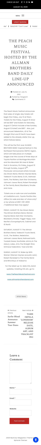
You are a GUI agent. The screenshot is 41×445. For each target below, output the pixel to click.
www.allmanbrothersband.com (20, 279)
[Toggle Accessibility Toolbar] (36, 440)
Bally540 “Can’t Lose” (18, 26)
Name (13, 388)
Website (13, 409)
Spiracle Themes (20, 440)
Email (12, 398)
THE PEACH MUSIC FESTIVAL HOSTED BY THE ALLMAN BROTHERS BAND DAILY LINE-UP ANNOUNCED (20, 62)
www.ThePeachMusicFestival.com (21, 274)
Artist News (21, 296)
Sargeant (24, 97)
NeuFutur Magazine (18, 438)
